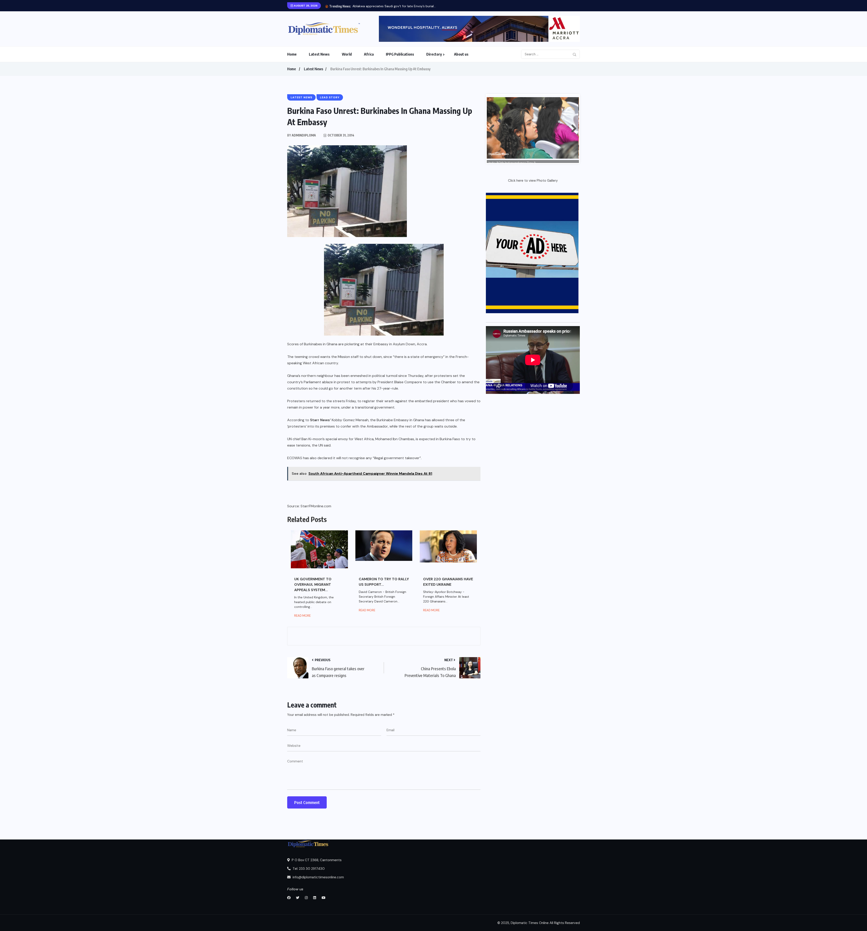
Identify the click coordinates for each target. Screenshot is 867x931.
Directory (434, 54)
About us (461, 54)
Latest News (319, 54)
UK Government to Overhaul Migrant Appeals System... (312, 584)
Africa (369, 54)
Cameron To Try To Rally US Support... (384, 582)
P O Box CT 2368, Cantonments (316, 860)
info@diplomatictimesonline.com (318, 877)
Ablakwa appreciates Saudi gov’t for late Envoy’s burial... (394, 6)
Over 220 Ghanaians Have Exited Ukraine (448, 582)
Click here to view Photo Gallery (533, 180)
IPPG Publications (400, 54)
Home (292, 54)
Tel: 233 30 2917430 (308, 868)
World (347, 54)
